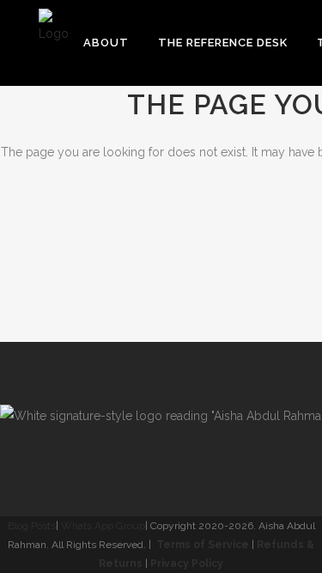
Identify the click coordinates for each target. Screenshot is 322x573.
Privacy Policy (186, 564)
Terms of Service (202, 545)
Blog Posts (32, 526)
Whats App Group (103, 526)
